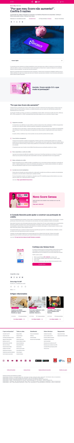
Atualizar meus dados (7, 348)
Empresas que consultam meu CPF (50, 343)
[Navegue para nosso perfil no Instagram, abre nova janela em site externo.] (3, 361)
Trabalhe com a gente (63, 369)
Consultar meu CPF (6, 333)
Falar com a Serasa (6, 344)
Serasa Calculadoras (20, 343)
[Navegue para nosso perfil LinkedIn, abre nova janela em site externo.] (25, 361)
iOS (44, 257)
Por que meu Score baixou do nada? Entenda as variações (27, 237)
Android (48, 257)
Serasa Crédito (19, 333)
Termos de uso (46, 348)
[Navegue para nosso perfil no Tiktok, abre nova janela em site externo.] (8, 361)
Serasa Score (18, 337)
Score (11, 5)
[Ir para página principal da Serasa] (32, 2)
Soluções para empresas (7, 350)
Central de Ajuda (33, 337)
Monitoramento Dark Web (7, 343)
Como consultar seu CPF (48, 335)
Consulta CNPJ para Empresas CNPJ (50, 346)
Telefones (32, 335)
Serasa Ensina (19, 346)
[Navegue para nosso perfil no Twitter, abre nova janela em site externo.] (17, 361)
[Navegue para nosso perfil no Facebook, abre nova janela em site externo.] (21, 361)
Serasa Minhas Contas (20, 350)
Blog (15, 5)
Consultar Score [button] (41, 264)
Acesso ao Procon (27, 369)
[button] (11, 22)
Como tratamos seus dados (8, 354)
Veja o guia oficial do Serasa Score (24, 179)
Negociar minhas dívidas (7, 339)
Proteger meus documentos (49, 339)
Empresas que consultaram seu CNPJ (50, 344)
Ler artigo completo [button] (18, 319)
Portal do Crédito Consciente (49, 337)
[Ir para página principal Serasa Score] (37, 2)
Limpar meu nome (6, 335)
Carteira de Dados (19, 354)
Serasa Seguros (19, 352)
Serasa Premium (19, 335)
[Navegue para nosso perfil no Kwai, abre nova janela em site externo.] (30, 361)
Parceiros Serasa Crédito (7, 346)
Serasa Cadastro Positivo (21, 341)
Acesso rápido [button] (15, 60)
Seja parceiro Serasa (61, 333)
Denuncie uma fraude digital (35, 339)
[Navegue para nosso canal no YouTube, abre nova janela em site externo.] (12, 361)
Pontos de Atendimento (34, 333)
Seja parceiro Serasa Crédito (63, 335)
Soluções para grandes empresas (9, 352)
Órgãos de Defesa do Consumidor (45, 369)
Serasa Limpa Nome (20, 339)
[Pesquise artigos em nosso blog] (57, 2)
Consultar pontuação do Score (8, 337)
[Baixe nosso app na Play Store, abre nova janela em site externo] (46, 361)
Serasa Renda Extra (20, 344)
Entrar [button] (62, 1)
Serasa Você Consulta (20, 348)
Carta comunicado (47, 341)
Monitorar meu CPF (6, 341)
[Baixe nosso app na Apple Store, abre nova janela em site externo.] (38, 361)
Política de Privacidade (11, 369)
